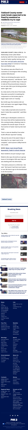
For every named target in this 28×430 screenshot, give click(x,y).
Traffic (14, 329)
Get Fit (2, 347)
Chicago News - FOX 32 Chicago (5, 392)
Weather (15, 323)
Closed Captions (16, 369)
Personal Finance (16, 379)
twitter (13, 415)
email (18, 415)
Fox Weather (15, 332)
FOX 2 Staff (15, 357)
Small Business (16, 383)
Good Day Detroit (5, 339)
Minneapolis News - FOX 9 (5, 397)
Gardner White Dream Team (5, 382)
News (2, 302)
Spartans (15, 345)
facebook (10, 415)
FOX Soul (15, 308)
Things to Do (4, 316)
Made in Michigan (4, 308)
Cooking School (4, 345)
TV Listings (3, 360)
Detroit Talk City (4, 307)
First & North (15, 341)
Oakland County (10, 23)
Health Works (4, 344)
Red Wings (15, 350)
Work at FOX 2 (16, 360)
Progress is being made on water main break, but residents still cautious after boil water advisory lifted (14, 44)
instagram (15, 415)
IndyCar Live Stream (17, 400)
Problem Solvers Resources (16, 371)
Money (15, 377)
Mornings (4, 337)
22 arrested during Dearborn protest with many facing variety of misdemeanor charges (17, 286)
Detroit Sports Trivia (5, 328)
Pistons (14, 347)
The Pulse (3, 305)
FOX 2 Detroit (3, 23)
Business (3, 315)
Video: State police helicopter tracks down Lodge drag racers (10, 253)
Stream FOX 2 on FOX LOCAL (17, 304)
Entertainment (5, 355)
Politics (2, 319)
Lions (14, 342)
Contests (3, 361)
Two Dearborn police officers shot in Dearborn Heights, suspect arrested (8, 259)
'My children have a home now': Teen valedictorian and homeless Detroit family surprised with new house (17, 292)
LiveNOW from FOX (17, 306)
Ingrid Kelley (4, 22)
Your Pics (3, 323)
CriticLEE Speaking (5, 358)
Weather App (15, 326)
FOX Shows (3, 357)
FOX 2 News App (16, 361)
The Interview (4, 311)
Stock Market (16, 382)
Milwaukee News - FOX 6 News (6, 394)
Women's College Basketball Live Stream (18, 405)
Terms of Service (15, 227)
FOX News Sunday (5, 318)
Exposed (3, 386)
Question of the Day (5, 326)
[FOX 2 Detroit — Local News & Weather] (5, 2)
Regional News (5, 389)
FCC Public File (16, 366)
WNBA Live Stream (17, 407)
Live (14, 302)
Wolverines (15, 344)
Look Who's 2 (4, 329)
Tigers (14, 348)
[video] (23, 237)
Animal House (16, 334)
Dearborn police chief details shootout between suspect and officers (9, 242)
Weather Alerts (16, 328)
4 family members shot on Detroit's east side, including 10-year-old (10, 236)
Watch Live (22, 2)
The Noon (3, 341)
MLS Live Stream (16, 408)
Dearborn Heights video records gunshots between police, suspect (9, 247)
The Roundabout (4, 310)
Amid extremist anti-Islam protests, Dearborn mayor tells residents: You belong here (17, 280)
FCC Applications (16, 368)
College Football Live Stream (17, 395)
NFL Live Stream (16, 392)
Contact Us (15, 358)
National (3, 313)
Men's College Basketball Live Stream (18, 402)
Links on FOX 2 (4, 351)
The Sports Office (16, 339)
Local (2, 304)
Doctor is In (3, 350)
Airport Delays (16, 331)
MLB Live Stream (16, 397)
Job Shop (15, 363)
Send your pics (4, 324)
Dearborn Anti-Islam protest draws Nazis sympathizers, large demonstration (17, 275)
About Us (15, 355)
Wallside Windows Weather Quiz (5, 379)
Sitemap (14, 373)
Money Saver (4, 348)
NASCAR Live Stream (17, 398)
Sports (15, 337)
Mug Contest (4, 342)
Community (15, 364)
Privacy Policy (15, 226)
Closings (14, 324)
